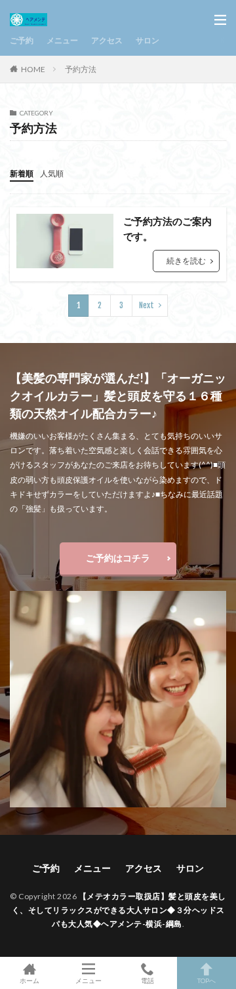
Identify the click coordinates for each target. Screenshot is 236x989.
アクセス (107, 40)
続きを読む (186, 261)
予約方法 (80, 69)
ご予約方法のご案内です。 (167, 228)
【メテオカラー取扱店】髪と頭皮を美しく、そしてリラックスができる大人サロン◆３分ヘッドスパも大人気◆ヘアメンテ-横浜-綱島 (119, 910)
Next (146, 305)
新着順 (21, 173)
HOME (33, 69)
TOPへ (206, 980)
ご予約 (21, 40)
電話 (147, 980)
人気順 (52, 173)
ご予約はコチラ (118, 557)
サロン (147, 40)
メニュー (62, 40)
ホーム (29, 980)
